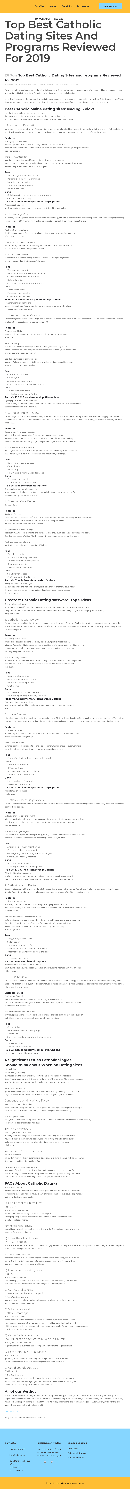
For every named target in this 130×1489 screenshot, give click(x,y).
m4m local (40, 853)
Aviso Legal (73, 1449)
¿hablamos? (110, 6)
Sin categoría (29, 84)
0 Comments (62, 84)
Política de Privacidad (77, 1453)
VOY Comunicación (77, 1483)
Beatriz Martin (46, 84)
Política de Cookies (76, 1457)
